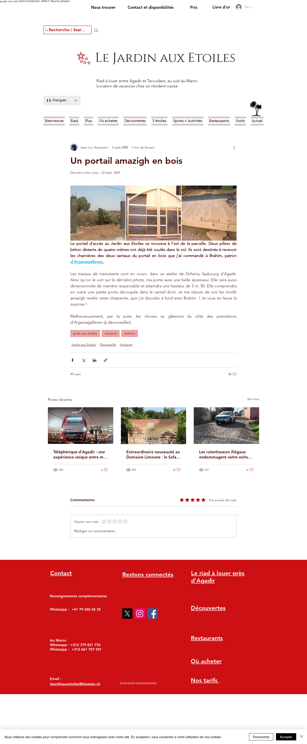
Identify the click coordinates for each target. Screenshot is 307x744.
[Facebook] (152, 613)
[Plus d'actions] (234, 147)
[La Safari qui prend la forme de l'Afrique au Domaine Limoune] (153, 425)
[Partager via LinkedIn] (94, 360)
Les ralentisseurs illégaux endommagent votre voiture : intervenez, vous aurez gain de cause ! (225, 454)
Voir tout (253, 399)
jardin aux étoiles (85, 333)
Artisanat (126, 345)
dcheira (129, 333)
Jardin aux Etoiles (83, 345)
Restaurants (207, 638)
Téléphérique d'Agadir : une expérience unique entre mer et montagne (80, 454)
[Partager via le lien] (105, 360)
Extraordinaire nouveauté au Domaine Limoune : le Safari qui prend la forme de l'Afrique (153, 454)
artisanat (111, 333)
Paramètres (261, 737)
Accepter (286, 737)
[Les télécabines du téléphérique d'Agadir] (80, 425)
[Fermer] (301, 736)
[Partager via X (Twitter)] (83, 360)
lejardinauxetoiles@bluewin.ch (75, 684)
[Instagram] (140, 613)
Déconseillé (108, 345)
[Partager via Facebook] (72, 360)
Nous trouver (103, 7)
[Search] (96, 30)
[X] (127, 613)
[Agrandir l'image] (97, 213)
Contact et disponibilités (151, 7)
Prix (194, 7)
